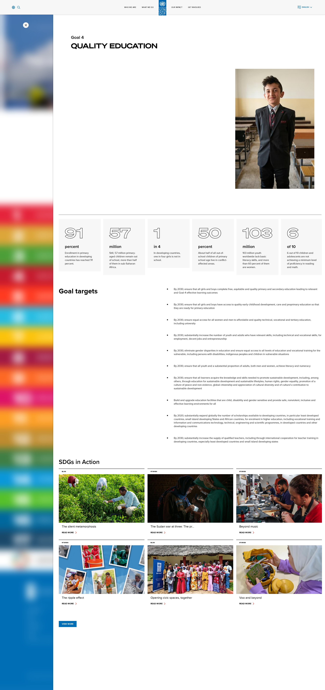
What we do (148, 7)
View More (68, 623)
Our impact (176, 7)
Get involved (194, 7)
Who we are (130, 7)
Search (18, 7)
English (305, 7)
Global (13, 7)
